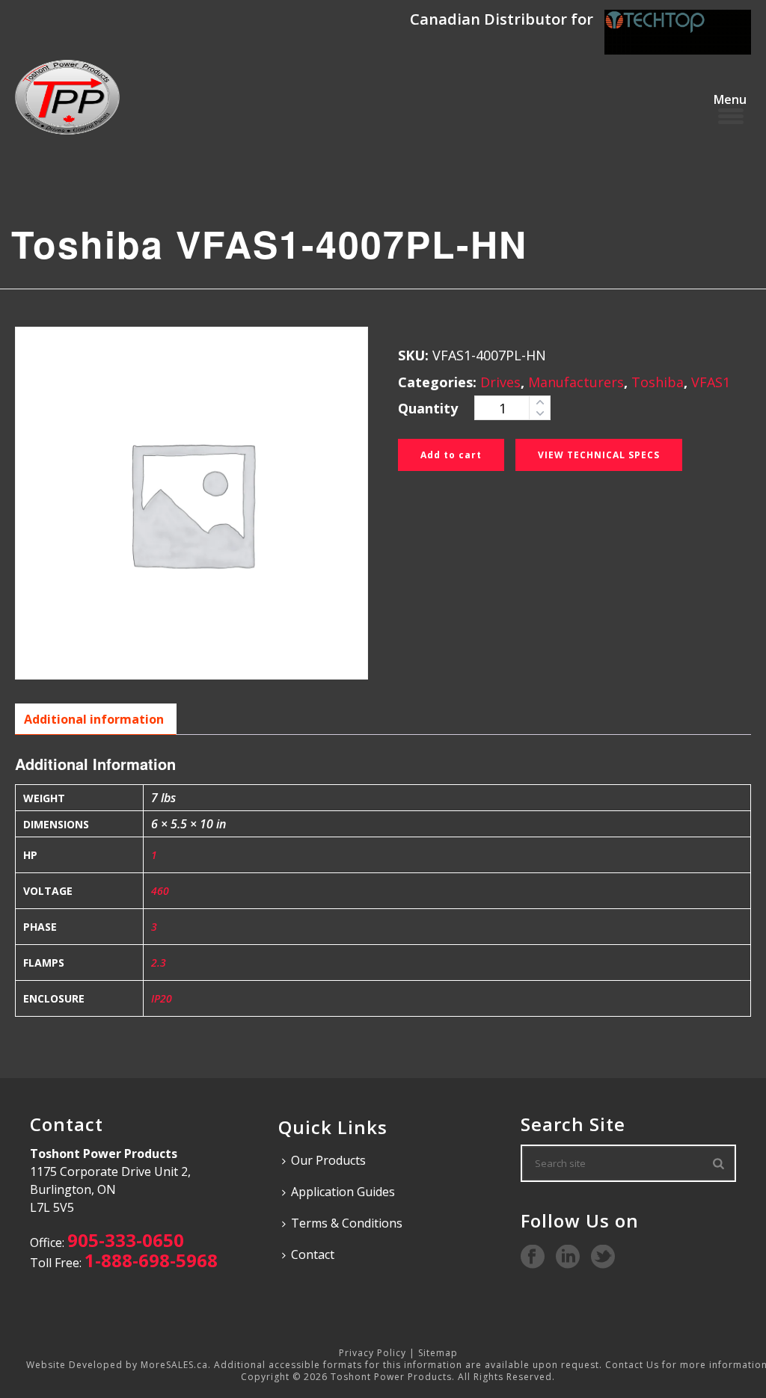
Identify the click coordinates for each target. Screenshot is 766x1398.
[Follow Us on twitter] (603, 1257)
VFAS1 (710, 382)
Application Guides (343, 1191)
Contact (312, 1254)
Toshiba (657, 382)
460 (160, 891)
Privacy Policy (372, 1352)
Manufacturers (576, 382)
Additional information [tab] (94, 719)
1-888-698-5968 (151, 1260)
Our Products (328, 1160)
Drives (500, 382)
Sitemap (438, 1352)
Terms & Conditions (346, 1223)
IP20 (161, 998)
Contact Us (632, 1364)
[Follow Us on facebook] (533, 1257)
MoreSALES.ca (174, 1364)
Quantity (428, 408)
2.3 (158, 962)
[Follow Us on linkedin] (568, 1257)
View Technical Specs (599, 455)
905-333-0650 (125, 1240)
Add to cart (451, 455)
